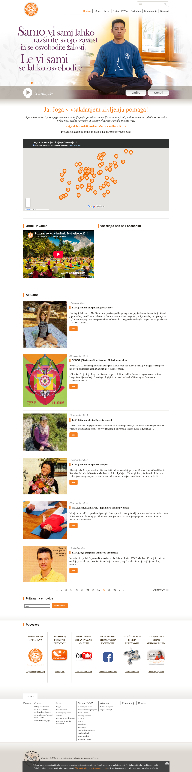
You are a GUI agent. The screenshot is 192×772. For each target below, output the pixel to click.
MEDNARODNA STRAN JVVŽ (35, 640)
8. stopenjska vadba (85, 706)
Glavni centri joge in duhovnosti (63, 722)
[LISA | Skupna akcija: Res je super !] (45, 493)
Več (73, 328)
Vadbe (136, 92)
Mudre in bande (83, 733)
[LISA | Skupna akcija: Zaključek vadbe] (45, 346)
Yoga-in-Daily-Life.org (35, 672)
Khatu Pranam (83, 712)
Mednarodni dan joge (42, 720)
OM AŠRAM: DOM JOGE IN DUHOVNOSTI (132, 640)
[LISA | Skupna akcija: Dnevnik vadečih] (45, 450)
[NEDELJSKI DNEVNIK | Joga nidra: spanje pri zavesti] (45, 538)
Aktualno (136, 11)
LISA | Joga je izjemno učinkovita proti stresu (95, 552)
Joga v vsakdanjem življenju (31, 11)
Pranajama (82, 724)
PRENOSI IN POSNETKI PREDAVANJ (60, 640)
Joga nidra (82, 727)
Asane (80, 721)
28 (109, 589)
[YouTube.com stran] (84, 666)
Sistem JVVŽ (120, 11)
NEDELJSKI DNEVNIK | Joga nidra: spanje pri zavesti (100, 507)
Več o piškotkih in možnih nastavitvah (91, 768)
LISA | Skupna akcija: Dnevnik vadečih (92, 420)
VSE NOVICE (159, 590)
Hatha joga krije (83, 736)
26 (98, 589)
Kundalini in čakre (84, 739)
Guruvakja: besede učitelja (65, 718)
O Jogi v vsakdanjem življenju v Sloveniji (41, 707)
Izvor (107, 11)
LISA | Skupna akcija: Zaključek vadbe (92, 307)
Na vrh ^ (30, 696)
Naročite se (59, 605)
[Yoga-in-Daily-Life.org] (35, 666)
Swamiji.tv (44, 93)
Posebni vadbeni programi (87, 709)
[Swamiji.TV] (60, 666)
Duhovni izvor (61, 709)
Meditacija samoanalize (86, 730)
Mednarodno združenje (42, 712)
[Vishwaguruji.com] (156, 666)
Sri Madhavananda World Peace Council (43, 716)
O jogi (58, 706)
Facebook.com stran (108, 672)
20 (66, 589)
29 (115, 589)
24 (88, 589)
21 (71, 589)
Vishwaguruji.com (156, 672)
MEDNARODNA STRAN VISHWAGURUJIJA (156, 640)
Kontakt (164, 11)
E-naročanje (150, 11)
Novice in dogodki (106, 706)
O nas (97, 11)
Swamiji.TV (59, 672)
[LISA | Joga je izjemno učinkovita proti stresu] (45, 581)
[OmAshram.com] (132, 666)
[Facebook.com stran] (108, 666)
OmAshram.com (132, 672)
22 (77, 589)
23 (82, 589)
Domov (87, 11)
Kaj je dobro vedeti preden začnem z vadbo (90, 126)
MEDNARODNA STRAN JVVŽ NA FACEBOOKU (108, 640)
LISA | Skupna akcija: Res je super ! (90, 464)
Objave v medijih (106, 709)
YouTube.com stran (83, 672)
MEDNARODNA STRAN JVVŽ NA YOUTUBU (83, 640)
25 (93, 589)
